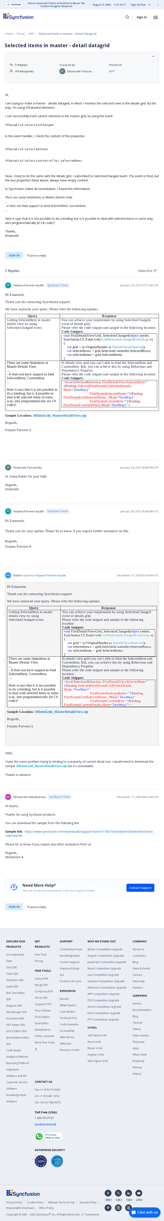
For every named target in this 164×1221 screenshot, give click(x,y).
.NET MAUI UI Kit (97, 1035)
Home (9, 34)
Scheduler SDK (14, 980)
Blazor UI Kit (95, 1048)
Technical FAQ (68, 1018)
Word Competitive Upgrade (104, 1007)
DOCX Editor (42, 1017)
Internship (139, 981)
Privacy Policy (14, 1202)
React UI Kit (94, 1042)
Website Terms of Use (61, 1202)
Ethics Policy (46, 1208)
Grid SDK (11, 967)
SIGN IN (14, 907)
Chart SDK (12, 974)
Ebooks (64, 999)
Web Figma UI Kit (98, 1061)
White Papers (68, 1005)
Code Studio (13, 1050)
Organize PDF (43, 1004)
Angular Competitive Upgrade (106, 955)
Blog (135, 962)
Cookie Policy (35, 1202)
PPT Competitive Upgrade (103, 1019)
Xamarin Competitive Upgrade (106, 981)
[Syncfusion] (23, 1192)
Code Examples (69, 1024)
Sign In (142, 17)
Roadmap (139, 1061)
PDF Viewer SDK (15, 1025)
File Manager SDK (16, 1012)
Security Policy (88, 1202)
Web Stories (67, 1037)
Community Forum (71, 949)
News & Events (141, 968)
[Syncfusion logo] (18, 16)
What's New (140, 1054)
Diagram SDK (14, 1005)
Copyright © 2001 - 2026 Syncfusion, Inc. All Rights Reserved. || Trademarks (52, 1214)
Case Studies (67, 1011)
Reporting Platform (17, 1063)
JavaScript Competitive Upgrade (107, 962)
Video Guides (141, 1035)
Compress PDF (44, 991)
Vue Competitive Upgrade (103, 975)
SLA (62, 975)
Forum (21, 34)
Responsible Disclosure (20, 1208)
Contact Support (140, 888)
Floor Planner (43, 1010)
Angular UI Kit (96, 1054)
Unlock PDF (41, 978)
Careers (137, 975)
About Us (138, 949)
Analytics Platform (17, 1057)
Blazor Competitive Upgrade (105, 949)
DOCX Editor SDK (16, 1031)
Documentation (142, 1010)
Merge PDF (41, 985)
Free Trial (40, 954)
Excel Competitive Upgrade (104, 1013)
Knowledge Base (70, 955)
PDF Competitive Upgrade (103, 1000)
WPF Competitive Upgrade (104, 994)
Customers (139, 955)
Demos (137, 1003)
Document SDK (15, 1018)
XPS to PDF (41, 998)
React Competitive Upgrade (104, 968)
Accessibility (67, 1031)
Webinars (65, 1043)
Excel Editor (42, 1023)
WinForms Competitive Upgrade (107, 987)
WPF (31, 34)
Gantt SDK (12, 986)
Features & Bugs (69, 968)
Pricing (39, 961)
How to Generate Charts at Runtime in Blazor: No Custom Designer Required (56, 5)
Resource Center (70, 1050)
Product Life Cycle (70, 981)
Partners (138, 987)
